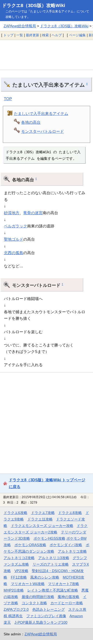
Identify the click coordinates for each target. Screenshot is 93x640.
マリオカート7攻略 (63, 584)
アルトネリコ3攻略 (53, 558)
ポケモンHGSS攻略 (49, 538)
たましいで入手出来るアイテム (41, 113)
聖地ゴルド (13, 239)
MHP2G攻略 (14, 590)
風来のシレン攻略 (44, 577)
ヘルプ (57, 35)
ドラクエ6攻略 (15, 513)
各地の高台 (31, 122)
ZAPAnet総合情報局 (20, 26)
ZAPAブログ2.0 (16, 609)
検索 (45, 35)
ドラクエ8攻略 (70, 513)
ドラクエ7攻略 (43, 513)
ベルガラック (15, 226)
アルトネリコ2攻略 (19, 558)
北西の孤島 (13, 253)
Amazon (76, 616)
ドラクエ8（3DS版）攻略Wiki (33, 5)
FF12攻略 (19, 577)
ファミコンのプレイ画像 (46, 616)
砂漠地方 (11, 213)
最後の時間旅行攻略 (38, 597)
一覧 (19, 35)
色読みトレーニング (48, 609)
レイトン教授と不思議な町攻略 (52, 590)
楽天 (7, 622)
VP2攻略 (21, 571)
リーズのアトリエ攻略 (51, 564)
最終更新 (32, 35)
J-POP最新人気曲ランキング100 (40, 622)
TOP (8, 98)
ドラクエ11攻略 (40, 519)
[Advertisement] (46, 55)
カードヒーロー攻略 (66, 603)
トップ (8, 35)
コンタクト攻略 (34, 603)
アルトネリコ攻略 (72, 551)
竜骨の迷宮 (33, 213)
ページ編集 (77, 35)
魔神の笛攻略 (68, 597)
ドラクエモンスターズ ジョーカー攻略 (42, 526)
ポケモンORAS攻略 (30, 545)
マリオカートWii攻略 (28, 584)
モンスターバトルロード (42, 131)
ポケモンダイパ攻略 (66, 545)
